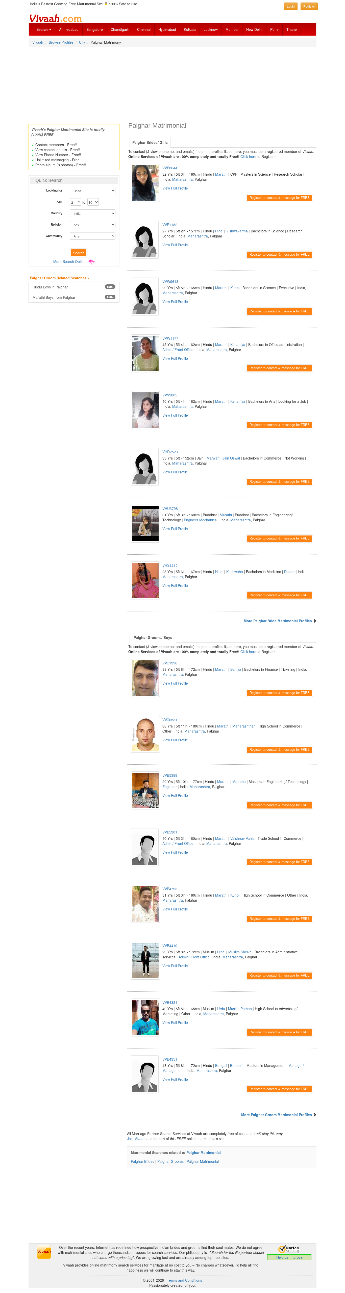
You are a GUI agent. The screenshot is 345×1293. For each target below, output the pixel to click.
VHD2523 (170, 451)
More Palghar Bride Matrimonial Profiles (278, 620)
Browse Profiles (61, 42)
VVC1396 (169, 662)
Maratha (239, 781)
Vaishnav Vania (242, 838)
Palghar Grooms (170, 1161)
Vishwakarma (237, 230)
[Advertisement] (172, 83)
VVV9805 (169, 394)
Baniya (235, 669)
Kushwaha (234, 571)
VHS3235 (170, 565)
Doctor (289, 571)
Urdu (221, 1008)
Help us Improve (289, 1257)
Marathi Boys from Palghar (73, 297)
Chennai (144, 29)
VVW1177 (170, 338)
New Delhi (254, 29)
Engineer (169, 786)
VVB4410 (169, 945)
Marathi (221, 174)
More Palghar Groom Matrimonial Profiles (276, 1114)
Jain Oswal (231, 458)
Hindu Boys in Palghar (73, 286)
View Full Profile (175, 188)
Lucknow (211, 29)
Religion (56, 224)
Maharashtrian (244, 726)
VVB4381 (169, 1002)
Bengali (221, 1065)
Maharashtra (182, 179)
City (82, 42)
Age (59, 201)
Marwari (213, 458)
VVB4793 (169, 888)
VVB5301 (169, 831)
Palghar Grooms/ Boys (153, 637)
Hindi (219, 230)
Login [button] (291, 6)
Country (56, 213)
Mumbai (232, 29)
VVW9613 (170, 281)
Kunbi (234, 287)
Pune (274, 29)
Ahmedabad (69, 29)
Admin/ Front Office (177, 349)
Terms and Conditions (184, 1280)
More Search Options (70, 261)
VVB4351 (169, 1059)
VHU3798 (170, 508)
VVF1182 (169, 224)
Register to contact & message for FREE (280, 198)
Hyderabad (167, 29)
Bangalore (94, 29)
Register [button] (309, 6)
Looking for (54, 190)
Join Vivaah (136, 1138)
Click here (248, 156)
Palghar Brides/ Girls (150, 142)
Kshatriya (237, 344)
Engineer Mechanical (200, 519)
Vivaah (37, 42)
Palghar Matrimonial (203, 1152)
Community (54, 235)
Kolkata (190, 29)
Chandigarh (120, 29)
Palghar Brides (142, 1161)
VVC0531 (169, 719)
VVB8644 (169, 167)
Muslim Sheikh (240, 951)
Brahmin (236, 1065)
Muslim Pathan (240, 1008)
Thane (291, 29)
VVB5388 (169, 775)
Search (42, 29)
